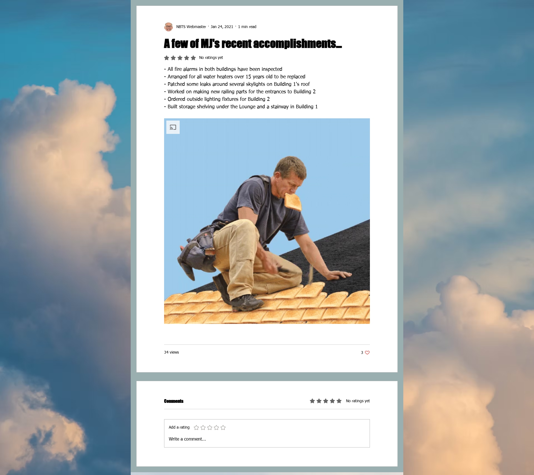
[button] (267, 221)
